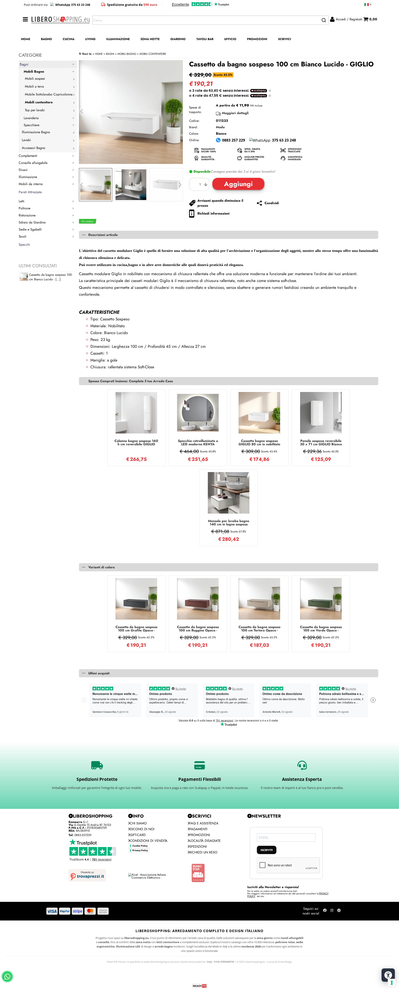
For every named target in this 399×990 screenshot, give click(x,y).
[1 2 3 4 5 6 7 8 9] (200, 184)
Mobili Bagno (34, 71)
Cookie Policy (140, 845)
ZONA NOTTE (150, 39)
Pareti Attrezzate (30, 192)
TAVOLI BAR (204, 39)
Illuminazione (28, 177)
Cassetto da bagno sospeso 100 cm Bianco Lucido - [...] (50, 277)
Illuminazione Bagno (36, 132)
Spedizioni (198, 846)
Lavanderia (31, 118)
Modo (220, 127)
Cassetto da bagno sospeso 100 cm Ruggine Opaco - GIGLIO (198, 628)
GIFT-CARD (138, 835)
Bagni (24, 64)
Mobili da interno (31, 184)
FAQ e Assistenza (203, 823)
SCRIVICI (284, 39)
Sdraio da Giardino (32, 222)
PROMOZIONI (257, 39)
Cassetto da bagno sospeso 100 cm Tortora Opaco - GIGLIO (259, 628)
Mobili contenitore (39, 102)
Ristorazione (27, 215)
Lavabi (26, 140)
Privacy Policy (140, 850)
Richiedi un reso (203, 852)
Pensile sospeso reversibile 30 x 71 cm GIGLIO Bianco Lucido (321, 442)
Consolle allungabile (33, 162)
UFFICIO (230, 39)
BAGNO (46, 39)
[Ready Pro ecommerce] (199, 986)
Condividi (272, 203)
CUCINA (68, 39)
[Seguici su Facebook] (325, 911)
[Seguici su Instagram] (332, 911)
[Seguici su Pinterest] (339, 911)
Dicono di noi (142, 829)
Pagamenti (198, 829)
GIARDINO (178, 39)
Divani (23, 169)
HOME (25, 39)
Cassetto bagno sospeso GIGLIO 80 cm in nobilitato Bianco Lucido (259, 442)
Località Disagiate (205, 840)
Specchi (24, 244)
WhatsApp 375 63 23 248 (72, 5)
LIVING (90, 39)
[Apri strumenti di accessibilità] (388, 975)
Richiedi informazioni (213, 213)
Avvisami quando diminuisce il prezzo (220, 203)
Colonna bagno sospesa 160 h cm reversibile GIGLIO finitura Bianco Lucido (136, 442)
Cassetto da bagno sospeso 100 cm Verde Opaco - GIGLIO (321, 628)
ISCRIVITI (267, 850)
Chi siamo (138, 823)
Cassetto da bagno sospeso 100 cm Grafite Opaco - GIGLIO (136, 628)
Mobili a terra (34, 86)
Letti (21, 201)
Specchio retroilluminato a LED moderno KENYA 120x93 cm (198, 442)
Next (180, 185)
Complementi (28, 155)
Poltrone (24, 208)
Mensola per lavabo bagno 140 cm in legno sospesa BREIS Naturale (228, 522)
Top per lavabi (35, 110)
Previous (81, 185)
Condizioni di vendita (148, 840)
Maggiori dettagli (235, 113)
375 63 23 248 (284, 140)
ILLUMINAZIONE (118, 39)
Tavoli (22, 236)
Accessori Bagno (33, 147)
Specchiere (31, 125)
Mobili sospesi (35, 78)
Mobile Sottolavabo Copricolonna (49, 94)
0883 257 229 (233, 140)
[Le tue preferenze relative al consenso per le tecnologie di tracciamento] (392, 983)
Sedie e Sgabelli (30, 229)
